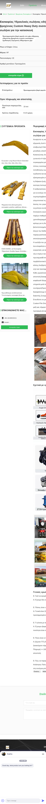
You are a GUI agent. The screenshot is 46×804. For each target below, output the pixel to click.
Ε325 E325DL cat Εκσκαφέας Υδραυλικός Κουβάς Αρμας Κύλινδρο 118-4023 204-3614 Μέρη (14, 251)
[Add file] (2, 800)
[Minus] (43, 754)
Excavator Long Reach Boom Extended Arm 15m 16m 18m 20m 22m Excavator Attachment (15, 163)
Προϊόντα (33, 5)
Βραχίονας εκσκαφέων (23, 14)
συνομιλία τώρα (14, 75)
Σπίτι (22, 5)
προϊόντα (11, 14)
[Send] (43, 800)
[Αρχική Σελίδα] (8, 5)
